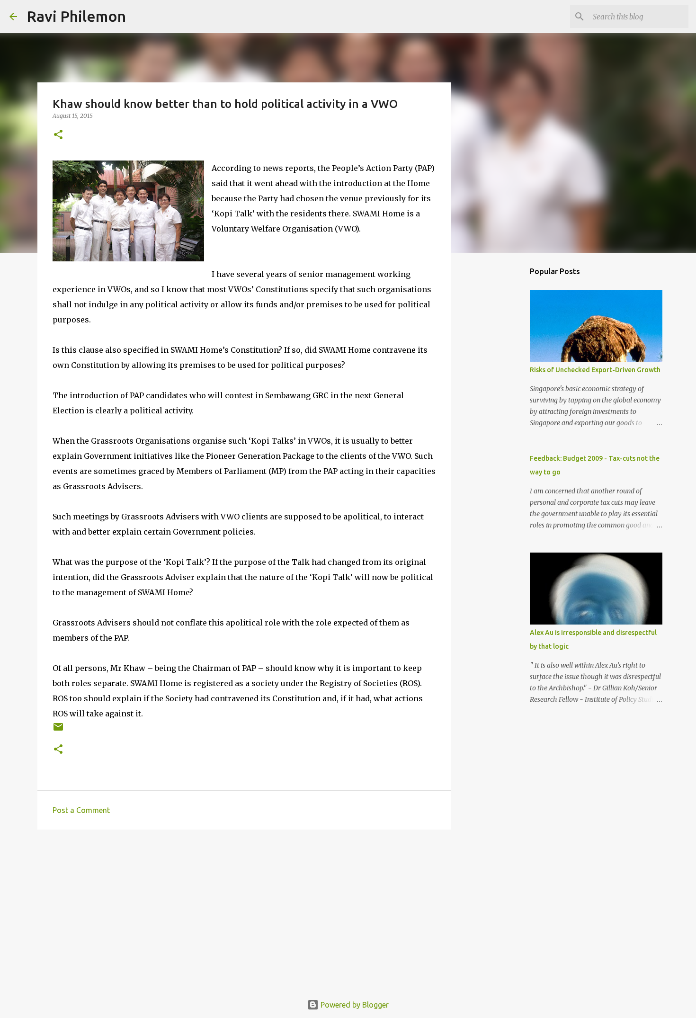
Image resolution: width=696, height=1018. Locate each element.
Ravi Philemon (76, 16)
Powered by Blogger (354, 1004)
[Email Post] (58, 730)
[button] (58, 135)
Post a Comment (81, 810)
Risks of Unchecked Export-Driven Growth (595, 370)
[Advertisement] (244, 910)
